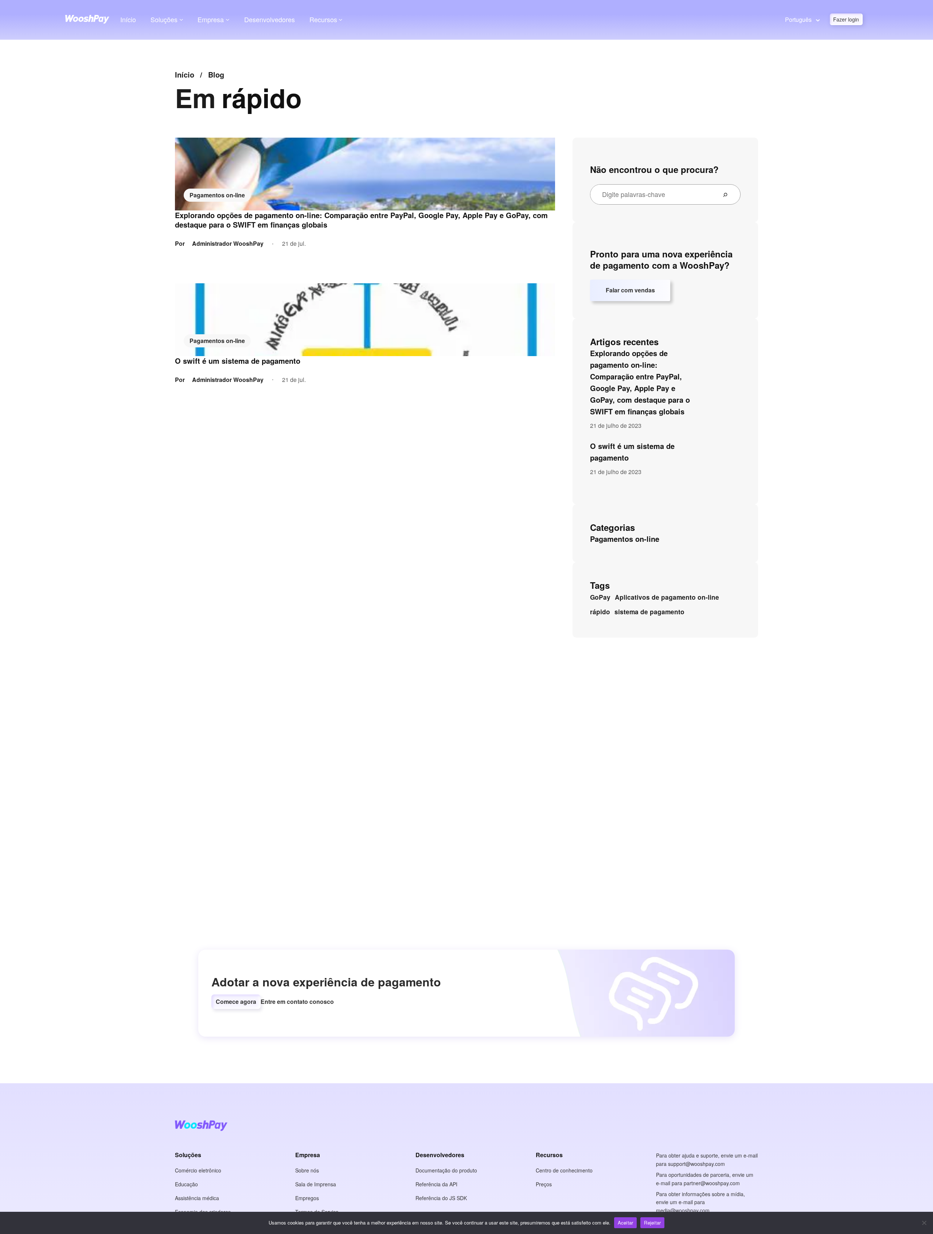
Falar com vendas (630, 290)
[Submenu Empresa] (228, 19)
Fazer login (846, 19)
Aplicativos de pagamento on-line (667, 597)
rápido (600, 611)
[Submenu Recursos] (341, 19)
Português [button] (798, 19)
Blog (216, 74)
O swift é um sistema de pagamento (237, 361)
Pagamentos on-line (217, 195)
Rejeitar (652, 1222)
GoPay (600, 597)
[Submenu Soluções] (181, 19)
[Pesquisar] (728, 194)
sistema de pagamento (649, 611)
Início (128, 19)
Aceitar (625, 1222)
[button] (236, 1001)
